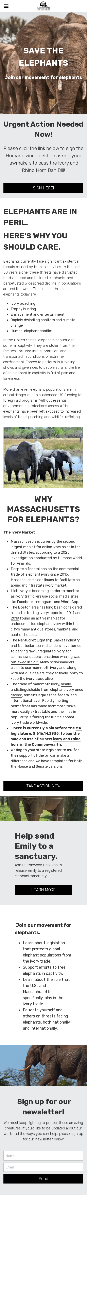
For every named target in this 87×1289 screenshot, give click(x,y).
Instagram (43, 602)
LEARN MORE (43, 889)
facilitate (67, 580)
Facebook (25, 602)
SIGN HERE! (43, 188)
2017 (70, 613)
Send (43, 1178)
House (22, 766)
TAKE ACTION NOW (43, 786)
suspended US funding (58, 395)
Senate (42, 766)
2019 (15, 618)
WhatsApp (69, 602)
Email (10, 1167)
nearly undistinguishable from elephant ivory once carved (47, 689)
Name (10, 1155)
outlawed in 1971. (25, 662)
